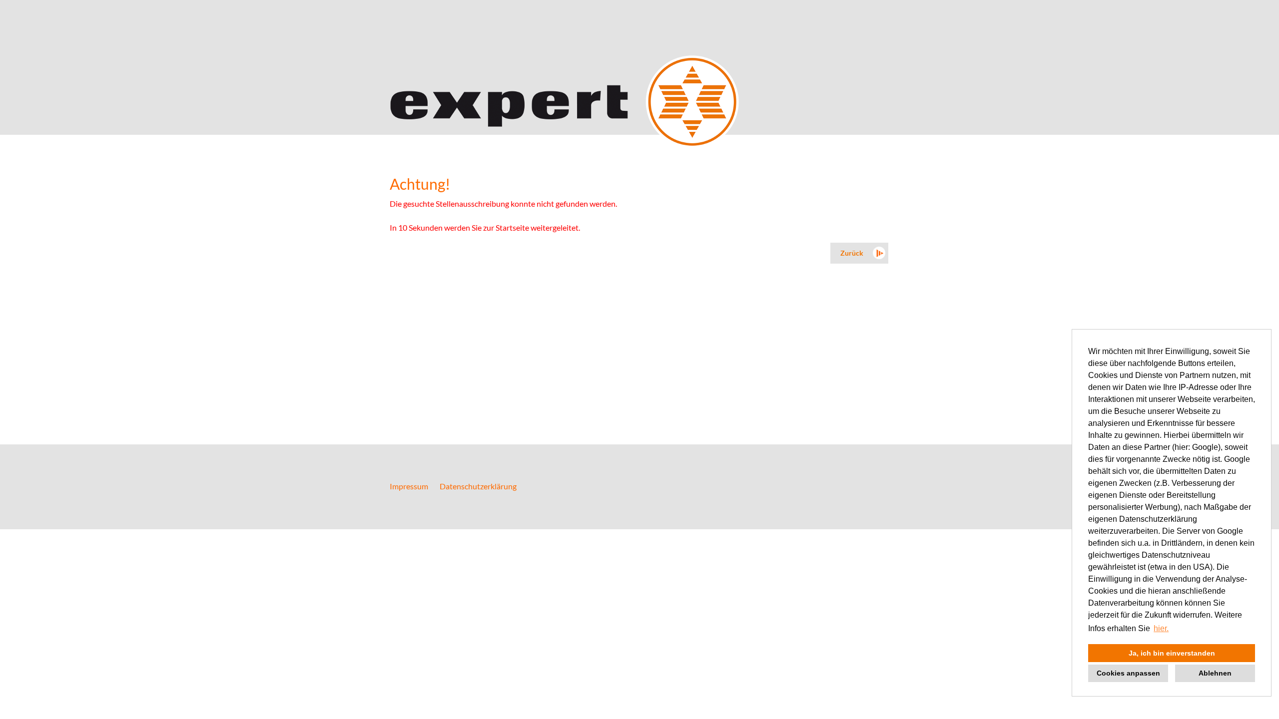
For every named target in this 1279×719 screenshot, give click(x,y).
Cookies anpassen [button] (1128, 673)
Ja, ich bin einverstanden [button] (1172, 653)
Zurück (851, 253)
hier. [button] (1161, 628)
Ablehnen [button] (1215, 673)
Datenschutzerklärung (478, 486)
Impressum (409, 486)
